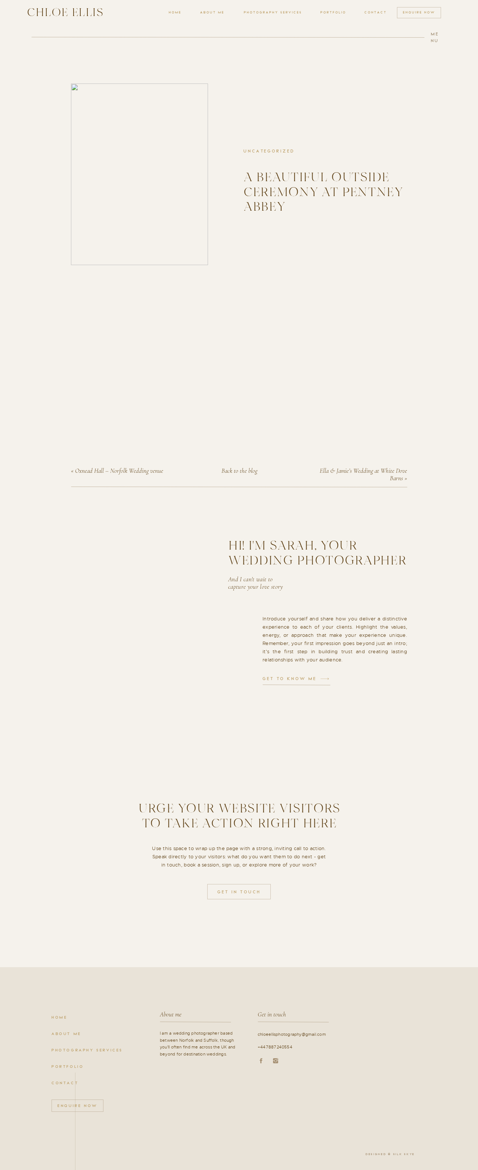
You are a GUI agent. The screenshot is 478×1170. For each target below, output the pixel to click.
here (124, 327)
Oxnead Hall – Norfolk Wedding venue (119, 471)
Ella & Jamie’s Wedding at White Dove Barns (363, 474)
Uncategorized (269, 151)
